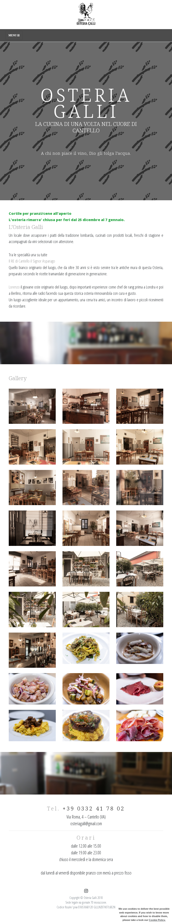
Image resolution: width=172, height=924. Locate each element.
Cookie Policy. (157, 920)
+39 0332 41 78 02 (93, 808)
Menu (13, 35)
